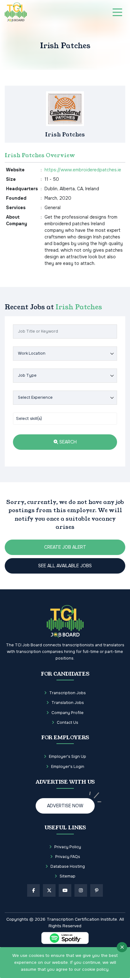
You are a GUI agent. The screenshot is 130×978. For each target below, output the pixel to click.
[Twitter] (49, 890)
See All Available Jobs (65, 566)
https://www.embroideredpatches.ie (82, 170)
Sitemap (67, 876)
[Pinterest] (96, 890)
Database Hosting (67, 866)
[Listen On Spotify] (65, 938)
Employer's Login (67, 766)
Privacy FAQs (67, 856)
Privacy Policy (67, 846)
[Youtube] (65, 890)
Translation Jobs (67, 702)
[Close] (122, 947)
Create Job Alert (65, 547)
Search (67, 442)
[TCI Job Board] (16, 12)
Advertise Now (65, 806)
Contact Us (67, 722)
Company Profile (67, 712)
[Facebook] (33, 890)
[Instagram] (80, 890)
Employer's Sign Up (67, 756)
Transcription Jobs (67, 692)
